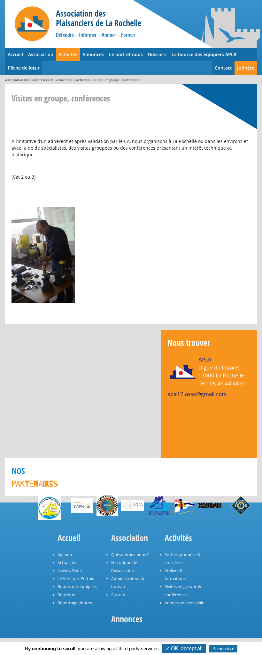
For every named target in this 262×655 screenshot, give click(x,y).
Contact (223, 68)
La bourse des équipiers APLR (204, 54)
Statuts (118, 595)
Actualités (67, 562)
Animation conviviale (184, 603)
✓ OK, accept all (184, 648)
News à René (70, 570)
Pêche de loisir (24, 68)
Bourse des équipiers (77, 586)
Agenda (65, 554)
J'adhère (245, 68)
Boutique (66, 595)
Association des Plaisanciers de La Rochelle (38, 80)
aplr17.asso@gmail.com (197, 394)
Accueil (15, 54)
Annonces (93, 54)
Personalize (223, 648)
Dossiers (157, 54)
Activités (67, 54)
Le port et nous (126, 54)
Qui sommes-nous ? (130, 554)
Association (40, 54)
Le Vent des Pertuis (76, 578)
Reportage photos (75, 603)
